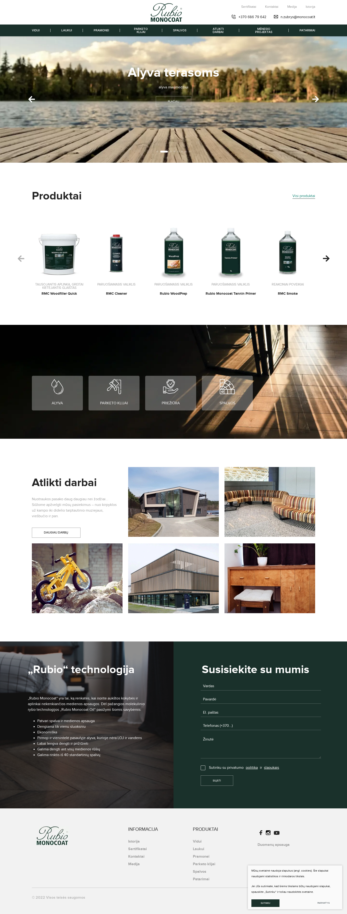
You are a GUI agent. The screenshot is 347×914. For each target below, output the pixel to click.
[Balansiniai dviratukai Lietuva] (77, 578)
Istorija (310, 7)
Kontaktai (271, 7)
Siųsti (217, 780)
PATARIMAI (307, 30)
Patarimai (201, 879)
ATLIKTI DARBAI (218, 30)
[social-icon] (260, 834)
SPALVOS (179, 30)
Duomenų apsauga (274, 844)
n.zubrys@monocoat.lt (298, 17)
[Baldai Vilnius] (269, 578)
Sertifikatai (248, 7)
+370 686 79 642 (252, 17)
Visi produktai (303, 196)
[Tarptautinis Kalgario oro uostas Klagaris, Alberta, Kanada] (269, 502)
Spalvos (199, 871)
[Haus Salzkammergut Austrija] (173, 578)
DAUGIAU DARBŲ (56, 532)
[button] (315, 99)
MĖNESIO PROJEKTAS (263, 30)
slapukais (271, 767)
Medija (292, 7)
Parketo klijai (204, 864)
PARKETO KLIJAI (141, 30)
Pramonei (201, 856)
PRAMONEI (101, 30)
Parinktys (323, 903)
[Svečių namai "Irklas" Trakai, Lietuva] (173, 502)
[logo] (166, 12)
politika (252, 767)
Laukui (198, 849)
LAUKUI (66, 30)
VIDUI (36, 30)
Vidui (197, 841)
